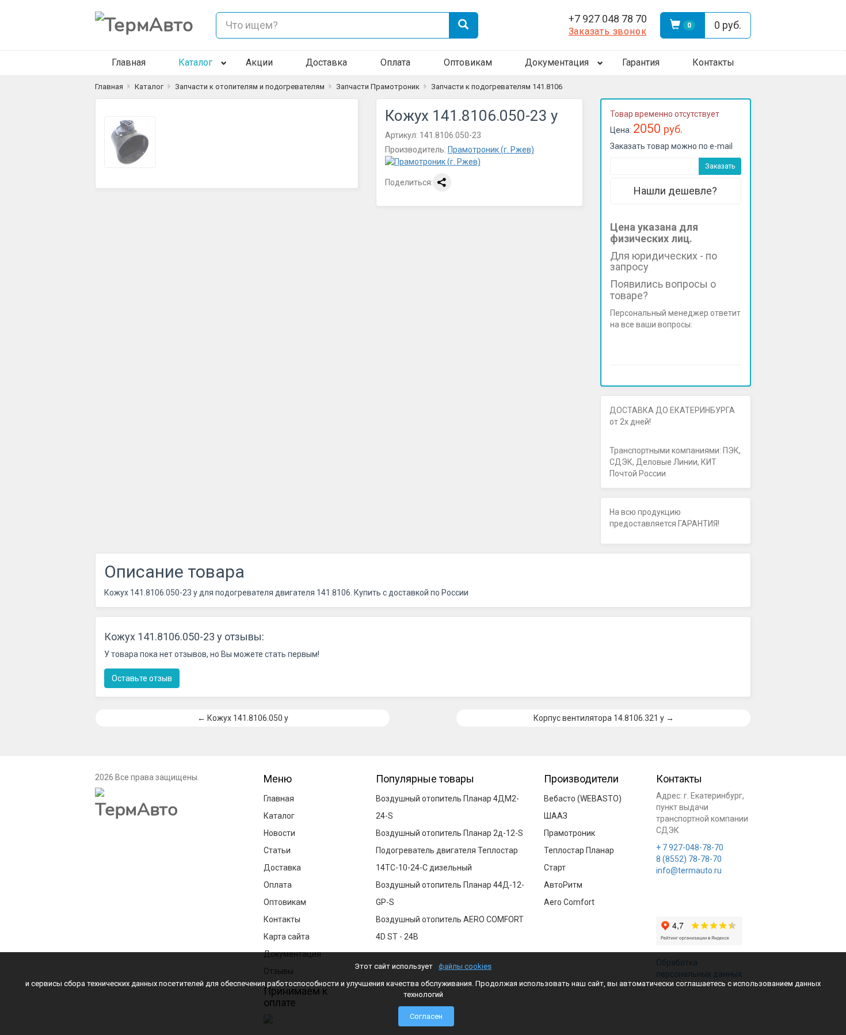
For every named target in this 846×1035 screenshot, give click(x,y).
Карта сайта (287, 936)
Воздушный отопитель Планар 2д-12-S (449, 833)
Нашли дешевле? (675, 191)
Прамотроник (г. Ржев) (491, 149)
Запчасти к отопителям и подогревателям (250, 86)
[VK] (546, 25)
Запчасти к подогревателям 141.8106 (496, 86)
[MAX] (500, 25)
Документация (557, 62)
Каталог (195, 62)
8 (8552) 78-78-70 (689, 859)
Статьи (277, 850)
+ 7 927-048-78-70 (689, 847)
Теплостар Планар (579, 850)
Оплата (395, 62)
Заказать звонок (608, 31)
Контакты (713, 62)
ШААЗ (555, 815)
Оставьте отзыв (142, 678)
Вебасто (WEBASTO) (583, 798)
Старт (555, 867)
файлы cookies (465, 966)
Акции (259, 62)
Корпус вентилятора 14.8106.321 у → (603, 718)
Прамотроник (569, 833)
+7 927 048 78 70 (608, 19)
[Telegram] (523, 25)
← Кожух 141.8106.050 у (242, 718)
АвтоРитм (563, 884)
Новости (279, 833)
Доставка (326, 62)
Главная (129, 62)
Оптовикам (468, 62)
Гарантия (641, 62)
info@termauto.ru (689, 870)
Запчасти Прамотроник (378, 86)
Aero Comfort (569, 902)
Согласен (426, 1016)
